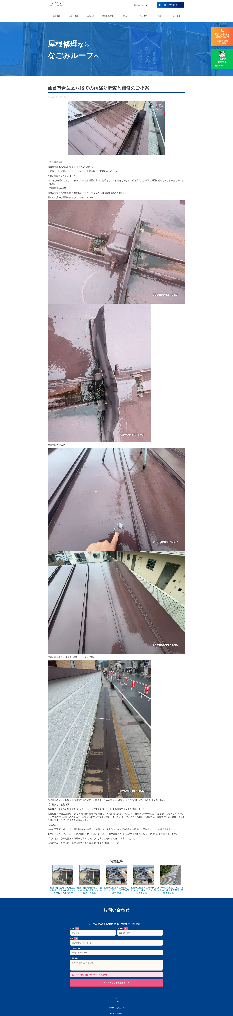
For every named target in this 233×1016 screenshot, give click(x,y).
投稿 (159, 16)
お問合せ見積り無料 (170, 5)
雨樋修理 (91, 16)
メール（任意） (75, 948)
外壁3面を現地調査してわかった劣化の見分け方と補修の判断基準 (89, 890)
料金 (125, 16)
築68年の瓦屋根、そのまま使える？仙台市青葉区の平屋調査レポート (170, 890)
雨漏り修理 (73, 16)
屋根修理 (56, 16)
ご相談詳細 (74, 958)
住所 (73, 938)
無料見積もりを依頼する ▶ (116, 982)
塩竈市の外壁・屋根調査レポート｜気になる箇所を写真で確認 (116, 890)
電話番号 (122, 928)
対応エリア (142, 16)
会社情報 (176, 16)
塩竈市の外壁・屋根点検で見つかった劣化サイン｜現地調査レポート (143, 890)
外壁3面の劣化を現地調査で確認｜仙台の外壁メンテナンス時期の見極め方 (63, 890)
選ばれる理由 (108, 16)
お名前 (74, 928)
